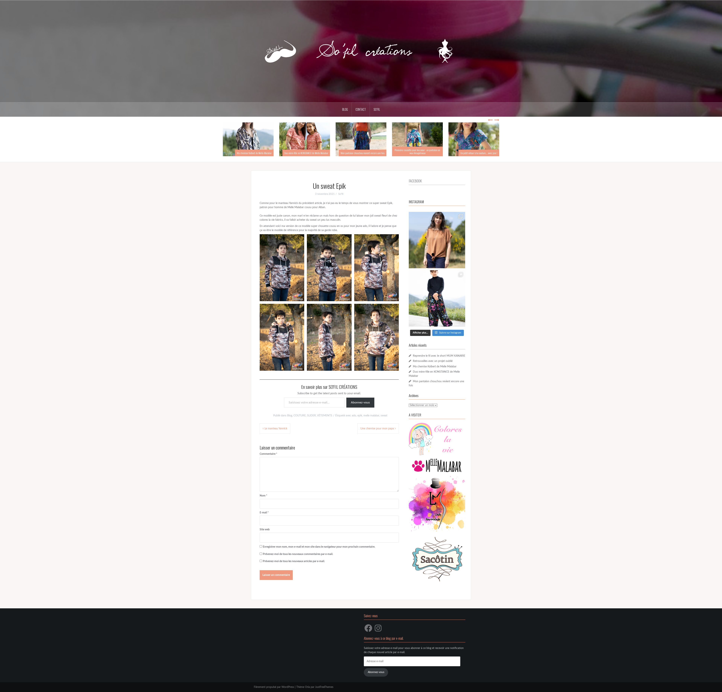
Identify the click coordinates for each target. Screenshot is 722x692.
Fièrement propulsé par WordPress (274, 687)
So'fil (340, 194)
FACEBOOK (415, 180)
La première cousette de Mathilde (481, 153)
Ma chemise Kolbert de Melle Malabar (435, 366)
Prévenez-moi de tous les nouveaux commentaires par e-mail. (298, 554)
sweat (384, 415)
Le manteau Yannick (276, 428)
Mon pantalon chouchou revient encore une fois (306, 153)
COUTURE (300, 415)
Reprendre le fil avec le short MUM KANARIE (439, 356)
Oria (307, 687)
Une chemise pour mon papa (377, 428)
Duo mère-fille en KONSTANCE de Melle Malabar (250, 153)
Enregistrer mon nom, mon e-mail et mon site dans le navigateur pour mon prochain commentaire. (319, 547)
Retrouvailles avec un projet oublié (433, 361)
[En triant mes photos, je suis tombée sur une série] (437, 298)
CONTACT (361, 109)
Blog (289, 415)
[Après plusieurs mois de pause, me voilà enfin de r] (437, 240)
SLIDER (311, 415)
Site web (265, 529)
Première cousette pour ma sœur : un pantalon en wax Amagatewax (361, 151)
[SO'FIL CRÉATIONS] (361, 51)
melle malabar (371, 415)
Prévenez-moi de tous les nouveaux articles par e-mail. (294, 561)
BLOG (345, 109)
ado (354, 415)
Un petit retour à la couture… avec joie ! (422, 153)
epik (359, 415)
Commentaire (268, 454)
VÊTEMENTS (324, 415)
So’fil (377, 109)
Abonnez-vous (360, 402)
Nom (263, 495)
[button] (282, 267)
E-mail (264, 512)
